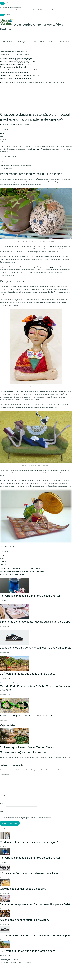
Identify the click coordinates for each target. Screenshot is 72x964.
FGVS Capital (13, 960)
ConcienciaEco (9, 547)
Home (2, 82)
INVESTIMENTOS (21, 51)
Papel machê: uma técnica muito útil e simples (15, 165)
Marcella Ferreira (41, 470)
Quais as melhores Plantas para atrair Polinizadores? (20, 568)
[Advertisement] (36, 98)
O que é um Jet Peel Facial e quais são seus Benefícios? (22, 571)
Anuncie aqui (6, 10)
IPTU (16, 57)
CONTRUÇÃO (64, 42)
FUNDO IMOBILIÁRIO (22, 54)
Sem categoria (9, 82)
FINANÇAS (22, 42)
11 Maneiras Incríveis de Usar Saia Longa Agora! (29, 842)
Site (1, 811)
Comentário (4, 775)
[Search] (2, 3)
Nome (2, 796)
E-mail (2, 803)
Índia (37, 149)
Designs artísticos (6, 168)
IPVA (16, 60)
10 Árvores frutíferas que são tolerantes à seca (15, 78)
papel (51, 267)
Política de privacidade (46, 10)
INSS (34, 42)
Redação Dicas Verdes (8, 124)
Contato (18, 10)
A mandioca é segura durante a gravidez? (14, 72)
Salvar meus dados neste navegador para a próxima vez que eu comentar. (26, 818)
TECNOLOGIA (7, 42)
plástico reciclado (6, 289)
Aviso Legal (30, 10)
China (33, 149)
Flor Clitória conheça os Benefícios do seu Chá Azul (30, 595)
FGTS (42, 42)
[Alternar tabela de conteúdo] (1, 161)
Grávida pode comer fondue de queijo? (13, 67)
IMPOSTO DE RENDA (22, 63)
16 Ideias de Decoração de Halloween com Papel (16, 64)
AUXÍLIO (52, 42)
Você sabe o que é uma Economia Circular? (26, 715)
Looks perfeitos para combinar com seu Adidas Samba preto (20, 75)
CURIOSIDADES (8, 51)
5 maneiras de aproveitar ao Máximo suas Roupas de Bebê (19, 70)
